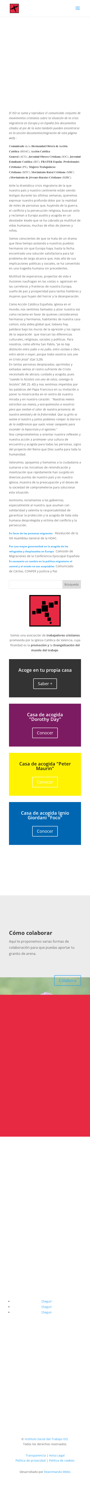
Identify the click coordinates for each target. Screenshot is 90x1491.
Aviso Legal (57, 1455)
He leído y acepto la (44, 1101)
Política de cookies (62, 1460)
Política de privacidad (58, 1101)
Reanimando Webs (57, 1472)
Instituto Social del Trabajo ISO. (47, 1439)
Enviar (69, 1110)
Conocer (45, 733)
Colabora (67, 980)
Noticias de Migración (54, 94)
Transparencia (36, 1455)
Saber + (45, 683)
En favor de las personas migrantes (31, 533)
